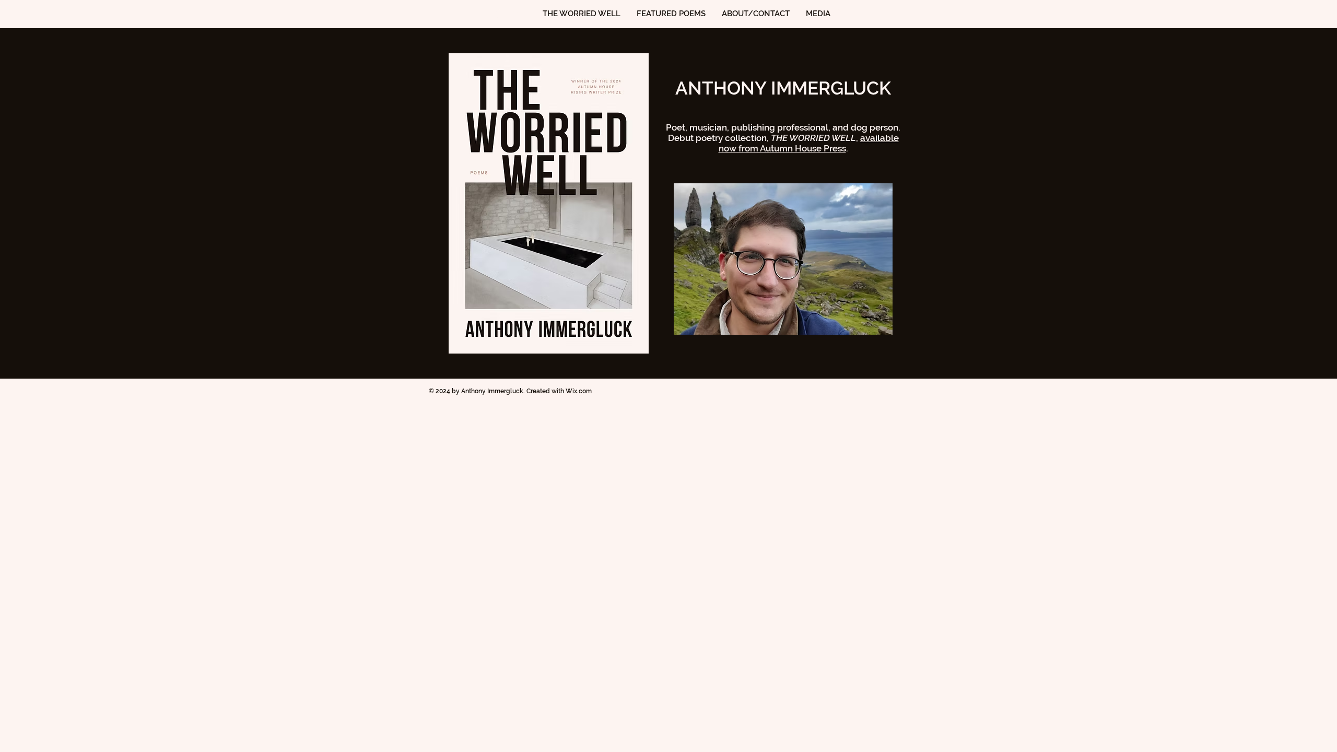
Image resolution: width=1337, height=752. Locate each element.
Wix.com (579, 391)
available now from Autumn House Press (809, 143)
